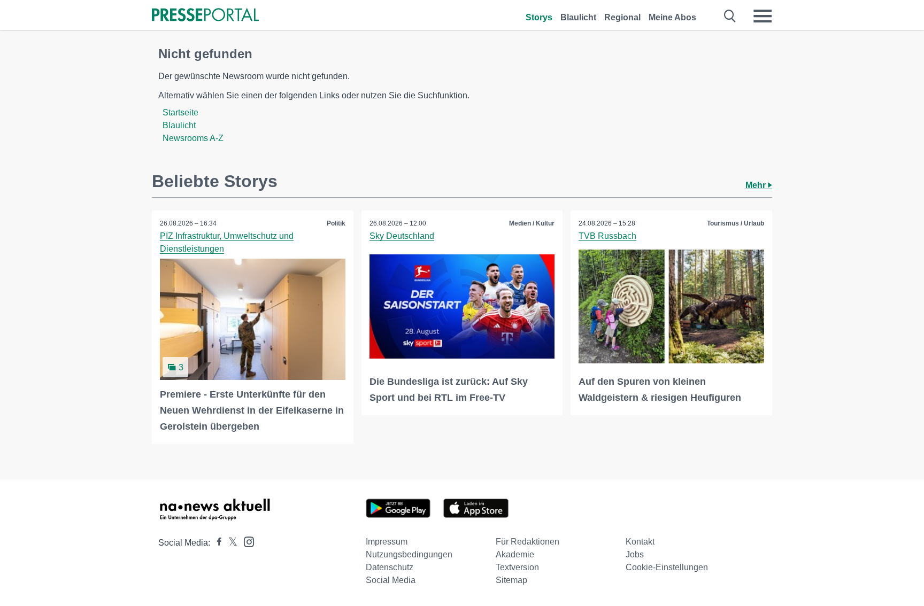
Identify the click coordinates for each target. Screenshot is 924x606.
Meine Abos (672, 17)
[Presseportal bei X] (229, 542)
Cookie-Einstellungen (667, 567)
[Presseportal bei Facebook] (216, 542)
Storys (539, 17)
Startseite (180, 112)
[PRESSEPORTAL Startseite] (205, 15)
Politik (336, 223)
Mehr (756, 185)
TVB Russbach (607, 235)
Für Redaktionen (527, 541)
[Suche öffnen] (730, 16)
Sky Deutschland (401, 235)
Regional (622, 17)
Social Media (390, 580)
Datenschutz (389, 567)
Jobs (635, 554)
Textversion (517, 567)
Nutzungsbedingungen (409, 554)
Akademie (515, 554)
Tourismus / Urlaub (735, 223)
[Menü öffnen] (762, 16)
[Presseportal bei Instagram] (245, 541)
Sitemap (511, 580)
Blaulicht (578, 17)
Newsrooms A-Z (193, 138)
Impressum (386, 541)
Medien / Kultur (532, 223)
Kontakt (640, 541)
